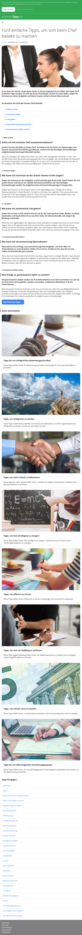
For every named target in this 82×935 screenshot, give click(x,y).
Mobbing (6, 871)
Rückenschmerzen (10, 881)
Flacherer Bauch (9, 826)
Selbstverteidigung (10, 896)
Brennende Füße (9, 811)
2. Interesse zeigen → (13, 114)
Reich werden (8, 876)
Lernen (6, 861)
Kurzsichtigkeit (9, 851)
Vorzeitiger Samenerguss (13, 911)
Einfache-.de (12, 16)
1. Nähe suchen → (12, 109)
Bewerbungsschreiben (12, 806)
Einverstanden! (8, 9)
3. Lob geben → (11, 119)
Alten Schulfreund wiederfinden (15, 796)
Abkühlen (7, 786)
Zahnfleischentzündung (12, 916)
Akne (5, 791)
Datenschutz (7, 927)
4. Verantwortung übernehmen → (19, 124)
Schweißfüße (8, 886)
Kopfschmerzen (9, 846)
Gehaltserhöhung (10, 831)
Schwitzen (7, 891)
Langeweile (7, 856)
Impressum (6, 930)
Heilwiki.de (6, 932)
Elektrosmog (8, 816)
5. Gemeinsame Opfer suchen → (18, 129)
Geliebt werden (9, 836)
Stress (5, 901)
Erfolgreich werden (10, 821)
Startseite (6, 923)
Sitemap (5, 925)
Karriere (4, 42)
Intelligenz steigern (10, 841)
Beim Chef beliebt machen (13, 801)
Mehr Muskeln (8, 866)
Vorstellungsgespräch (12, 906)
